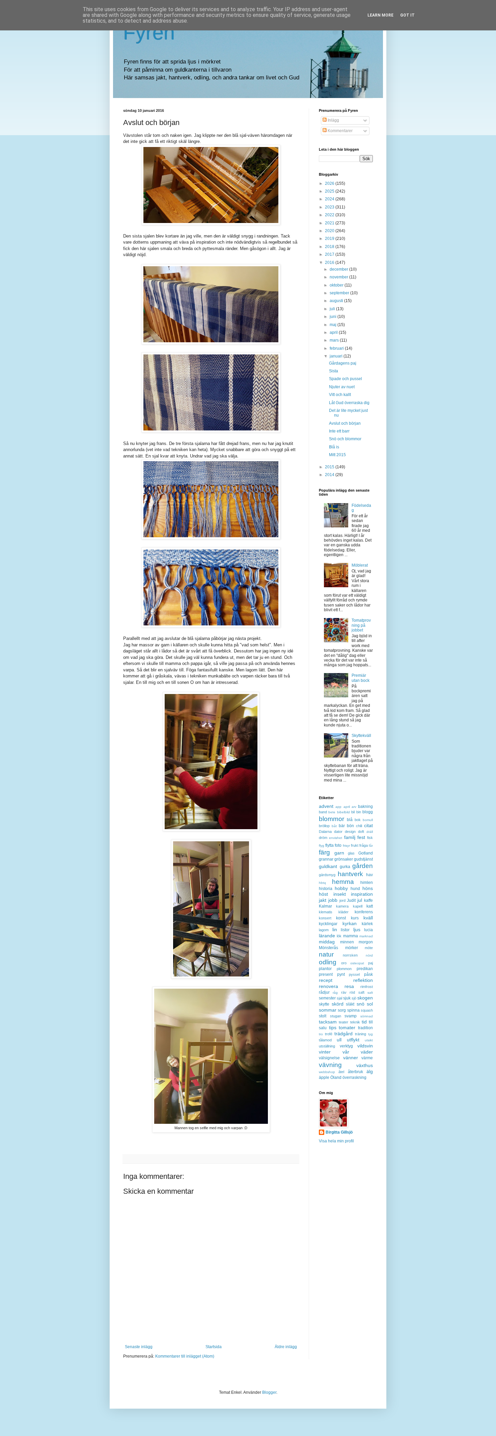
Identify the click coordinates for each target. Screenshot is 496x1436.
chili (359, 826)
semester (327, 998)
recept (325, 980)
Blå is (334, 447)
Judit (351, 900)
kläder (343, 912)
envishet (335, 838)
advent (326, 806)
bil (353, 812)
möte (369, 948)
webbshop (327, 1072)
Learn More (380, 15)
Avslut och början (345, 423)
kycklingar (328, 923)
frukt (354, 845)
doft (361, 832)
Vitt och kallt (340, 394)
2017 (330, 254)
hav (369, 874)
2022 (330, 215)
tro (321, 1034)
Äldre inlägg (286, 1346)
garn (339, 853)
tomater (347, 1027)
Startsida (213, 1346)
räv (344, 992)
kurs (355, 918)
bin (358, 812)
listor (345, 929)
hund (355, 888)
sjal (339, 998)
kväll (368, 917)
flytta (329, 845)
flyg (321, 845)
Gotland (365, 853)
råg (335, 992)
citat (368, 825)
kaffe (368, 900)
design (350, 832)
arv (354, 807)
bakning (365, 806)
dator (338, 832)
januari (336, 356)
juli (333, 308)
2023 (330, 207)
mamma (350, 936)
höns (367, 888)
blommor (331, 818)
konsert (325, 918)
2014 (330, 474)
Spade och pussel (345, 378)
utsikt (369, 1040)
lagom (324, 930)
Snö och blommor (345, 439)
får (371, 845)
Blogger (269, 1392)
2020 (330, 230)
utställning (327, 1046)
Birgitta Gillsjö (339, 1132)
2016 (330, 262)
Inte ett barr (339, 431)
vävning (330, 1064)
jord (342, 900)
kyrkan (349, 923)
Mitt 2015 (337, 454)
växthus (364, 1065)
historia (325, 888)
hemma (343, 881)
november (339, 277)
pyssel (354, 974)
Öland (335, 1077)
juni (333, 316)
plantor (325, 968)
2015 (330, 467)
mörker (351, 947)
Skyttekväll (361, 735)
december (339, 269)
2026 (330, 183)
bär (342, 825)
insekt (339, 894)
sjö (354, 998)
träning (360, 1034)
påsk (368, 974)
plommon (344, 969)
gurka (345, 866)
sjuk (347, 998)
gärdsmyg (327, 875)
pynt (341, 974)
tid (364, 1021)
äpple (324, 1077)
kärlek (367, 923)
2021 (330, 223)
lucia (368, 929)
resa (349, 986)
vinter (325, 1052)
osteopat (357, 963)
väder (367, 1052)
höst (323, 894)
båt (334, 826)
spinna (353, 1010)
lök (339, 936)
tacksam (328, 1021)
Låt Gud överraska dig (349, 402)
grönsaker (343, 859)
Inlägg (333, 120)
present (326, 974)
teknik (355, 1022)
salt (370, 992)
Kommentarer (340, 130)
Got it (407, 15)
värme (367, 1058)
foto (338, 845)
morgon (366, 942)
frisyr (346, 845)
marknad (366, 936)
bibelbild (343, 812)
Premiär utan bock (360, 678)
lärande (327, 935)
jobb (332, 900)
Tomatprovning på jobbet (361, 625)
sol (370, 1004)
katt (369, 906)
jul (359, 900)
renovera (328, 986)
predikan (365, 968)
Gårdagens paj (342, 363)
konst (341, 918)
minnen (347, 942)
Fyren (149, 32)
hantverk (350, 873)
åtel (341, 1072)
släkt (350, 1004)
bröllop (324, 826)
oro (344, 963)
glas (351, 853)
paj (370, 963)
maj (333, 324)
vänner (350, 1057)
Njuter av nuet (342, 387)
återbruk (355, 1071)
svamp (351, 1016)
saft (361, 992)
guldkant (328, 866)
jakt (322, 900)
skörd (337, 1004)
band (323, 812)
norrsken (350, 955)
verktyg (346, 1046)
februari (337, 348)
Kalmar (325, 906)
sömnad (366, 1016)
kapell (357, 906)
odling (327, 962)
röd (352, 992)
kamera (342, 906)
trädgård (343, 1033)
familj (349, 837)
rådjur (324, 992)
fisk (370, 838)
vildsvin (365, 1045)
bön (350, 825)
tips (332, 1027)
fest (361, 837)
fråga (363, 845)
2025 (330, 191)
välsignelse (329, 1058)
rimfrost (366, 987)
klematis (325, 912)
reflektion (363, 980)
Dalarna (325, 832)
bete (331, 812)
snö (360, 1004)
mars (335, 340)
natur (326, 954)
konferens (364, 912)
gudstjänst (363, 859)
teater (343, 1022)
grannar (326, 859)
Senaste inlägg (139, 1346)
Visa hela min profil (336, 1141)
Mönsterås (328, 947)
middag (327, 941)
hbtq (322, 883)
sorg (342, 1010)
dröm (323, 838)
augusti (337, 300)
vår (345, 1052)
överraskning (354, 1077)
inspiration (362, 894)
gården (362, 865)
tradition (365, 1027)
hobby (341, 888)
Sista (333, 371)
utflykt (353, 1039)
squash (367, 1010)
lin (334, 929)
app (338, 807)
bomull (368, 820)
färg (324, 852)
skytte (324, 1004)
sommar (327, 1010)
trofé (328, 1034)
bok (358, 820)
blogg (367, 812)
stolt (322, 1016)
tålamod (325, 1040)
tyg (370, 1034)
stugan (335, 1016)
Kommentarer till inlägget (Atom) (184, 1356)
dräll (369, 832)
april (334, 332)
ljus (356, 929)
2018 (330, 246)
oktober (337, 285)
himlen (366, 882)
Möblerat (360, 565)
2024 (330, 199)
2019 (330, 238)
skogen (365, 997)
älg (369, 1071)
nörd (369, 955)
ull (339, 1039)
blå (350, 819)
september (340, 293)
